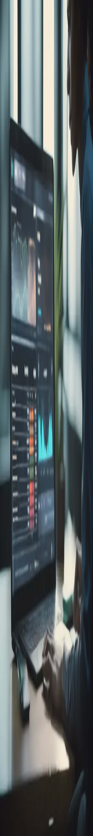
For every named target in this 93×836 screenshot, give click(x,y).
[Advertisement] (46, 202)
